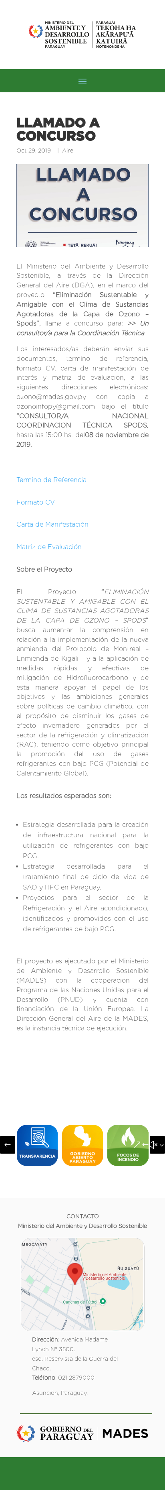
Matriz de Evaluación (49, 547)
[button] (7, 1145)
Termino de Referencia (51, 480)
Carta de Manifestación (52, 524)
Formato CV (35, 502)
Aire (67, 150)
